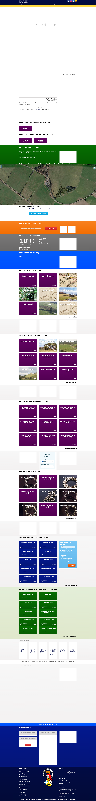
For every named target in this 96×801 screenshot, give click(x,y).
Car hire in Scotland (23, 776)
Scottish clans (22, 782)
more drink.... (73, 636)
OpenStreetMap (45, 163)
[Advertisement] (67, 326)
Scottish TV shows (22, 794)
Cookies (62, 778)
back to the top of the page (48, 724)
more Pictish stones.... (71, 448)
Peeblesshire (27, 152)
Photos (66, 4)
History (31, 4)
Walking (60, 4)
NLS (56, 100)
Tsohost (73, 799)
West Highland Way (23, 795)
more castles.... (73, 317)
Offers (70, 4)
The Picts (21, 786)
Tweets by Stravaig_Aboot (43, 735)
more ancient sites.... (71, 382)
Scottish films (22, 792)
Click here (73, 782)
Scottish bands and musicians (25, 790)
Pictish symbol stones (23, 787)
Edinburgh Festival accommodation (26, 773)
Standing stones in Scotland (24, 784)
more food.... (66, 636)
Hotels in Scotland (22, 774)
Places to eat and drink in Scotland (26, 777)
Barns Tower (37, 109)
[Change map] (94, 168)
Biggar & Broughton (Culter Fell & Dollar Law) (39, 208)
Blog (21, 4)
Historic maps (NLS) (36, 163)
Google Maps (28, 163)
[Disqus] (38, 681)
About (61, 768)
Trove (20, 256)
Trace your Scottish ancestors (25, 781)
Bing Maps (21, 163)
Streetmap (65, 163)
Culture (36, 4)
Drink (44, 4)
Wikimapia (70, 163)
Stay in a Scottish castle (24, 771)
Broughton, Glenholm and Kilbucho (43, 151)
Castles (25, 4)
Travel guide (54, 4)
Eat (41, 4)
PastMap (60, 163)
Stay (49, 4)
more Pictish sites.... (71, 518)
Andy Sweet (32, 799)
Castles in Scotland (23, 779)
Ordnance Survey (53, 163)
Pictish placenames (23, 789)
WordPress (62, 799)
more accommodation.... (71, 585)
